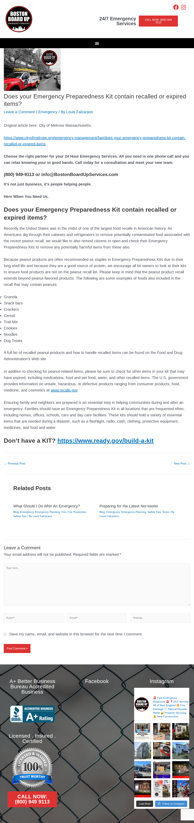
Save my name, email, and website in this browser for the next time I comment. (76, 634)
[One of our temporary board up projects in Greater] (180, 769)
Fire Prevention (77, 511)
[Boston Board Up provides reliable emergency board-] (142, 788)
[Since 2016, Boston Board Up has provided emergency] (180, 788)
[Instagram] (183, 7)
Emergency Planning (47, 511)
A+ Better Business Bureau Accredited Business (32, 686)
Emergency (47, 112)
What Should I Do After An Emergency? (46, 506)
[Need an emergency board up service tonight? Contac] (180, 731)
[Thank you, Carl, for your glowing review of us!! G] (161, 750)
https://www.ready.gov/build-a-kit (105, 440)
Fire (63, 511)
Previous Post (14, 463)
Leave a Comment (19, 112)
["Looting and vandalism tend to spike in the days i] (161, 788)
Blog (16, 511)
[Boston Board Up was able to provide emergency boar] (161, 731)
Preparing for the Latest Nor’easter (128, 506)
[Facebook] (176, 7)
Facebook (97, 681)
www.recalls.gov (64, 390)
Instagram (162, 681)
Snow (165, 511)
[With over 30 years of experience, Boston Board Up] (161, 769)
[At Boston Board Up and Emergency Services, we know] (142, 769)
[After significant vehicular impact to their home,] (142, 750)
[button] (97, 43)
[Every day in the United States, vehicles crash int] (142, 731)
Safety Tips (20, 516)
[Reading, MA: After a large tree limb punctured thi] (180, 750)
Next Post (182, 463)
